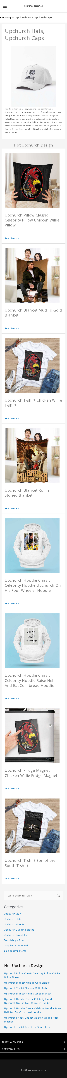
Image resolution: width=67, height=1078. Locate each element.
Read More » (12, 238)
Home (3, 17)
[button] (5, 6)
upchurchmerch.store (37, 1070)
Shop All (11, 17)
